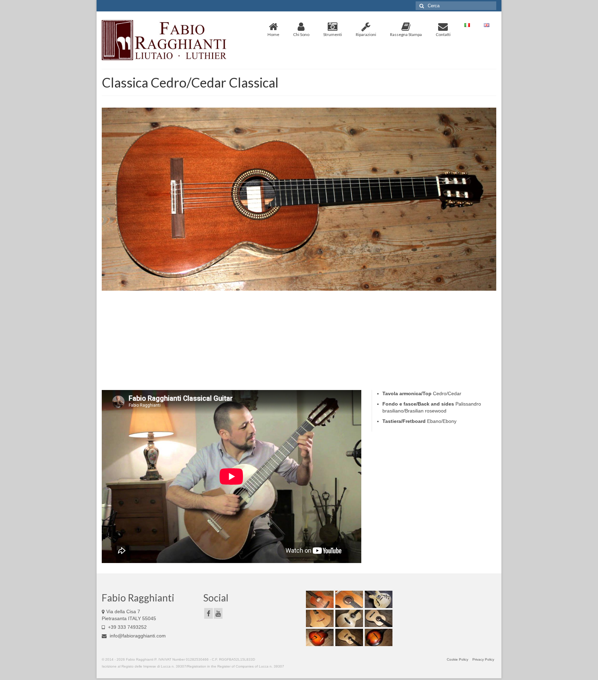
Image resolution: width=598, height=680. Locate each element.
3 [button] (299, 292)
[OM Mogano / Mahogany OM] (319, 599)
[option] (299, 199)
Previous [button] (111, 199)
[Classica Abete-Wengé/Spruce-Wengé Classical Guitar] (377, 618)
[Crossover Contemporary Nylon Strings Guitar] (348, 599)
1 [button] (282, 292)
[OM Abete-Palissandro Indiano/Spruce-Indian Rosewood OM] (348, 618)
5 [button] (315, 292)
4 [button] (307, 292)
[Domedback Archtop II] (319, 637)
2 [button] (290, 292)
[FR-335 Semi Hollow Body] (377, 599)
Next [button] (487, 199)
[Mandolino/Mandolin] (377, 637)
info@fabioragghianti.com (137, 635)
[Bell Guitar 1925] (319, 618)
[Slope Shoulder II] (348, 637)
